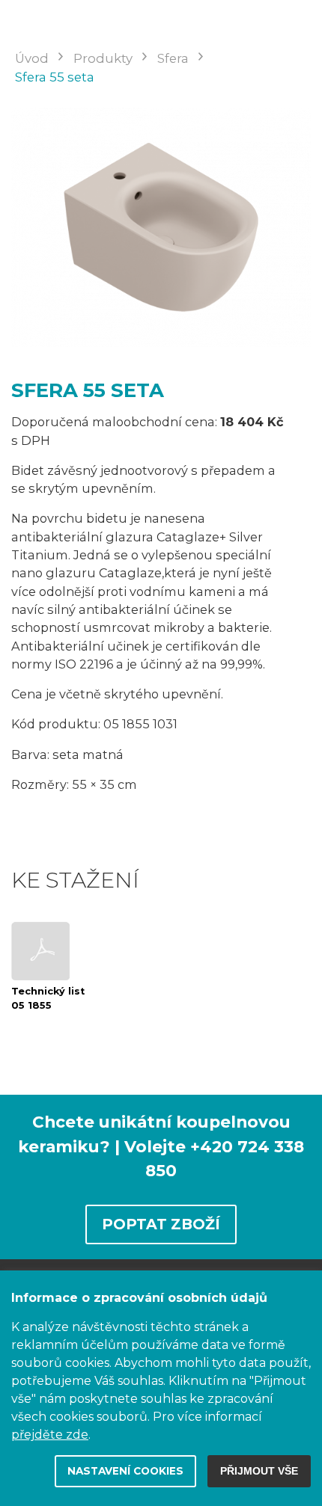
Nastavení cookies (125, 1471)
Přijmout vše (259, 1471)
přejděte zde (49, 1434)
